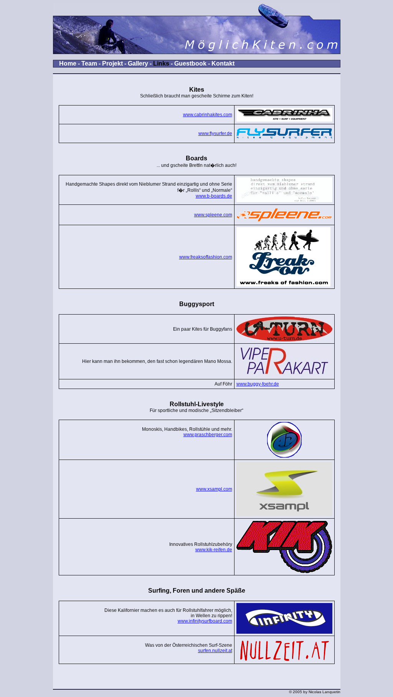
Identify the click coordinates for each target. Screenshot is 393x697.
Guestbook (190, 63)
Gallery (138, 63)
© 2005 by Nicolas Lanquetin (314, 692)
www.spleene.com (213, 215)
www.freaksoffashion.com (205, 257)
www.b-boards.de (214, 196)
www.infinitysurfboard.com (205, 621)
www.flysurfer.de (215, 133)
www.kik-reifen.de (213, 549)
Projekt (112, 63)
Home (67, 63)
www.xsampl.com (214, 489)
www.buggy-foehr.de (257, 384)
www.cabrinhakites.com (207, 114)
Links (161, 63)
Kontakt (222, 63)
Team (89, 63)
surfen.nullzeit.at (215, 650)
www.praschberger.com (207, 434)
